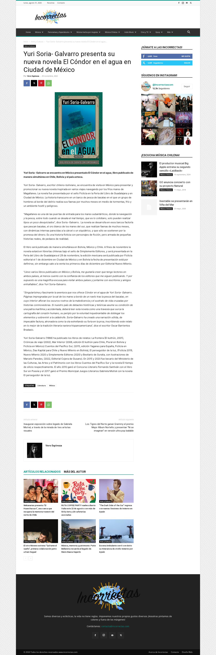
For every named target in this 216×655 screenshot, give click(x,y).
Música (38, 32)
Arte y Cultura (37, 41)
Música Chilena (111, 32)
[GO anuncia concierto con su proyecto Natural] (149, 188)
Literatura (41, 385)
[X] (190, 3)
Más (168, 32)
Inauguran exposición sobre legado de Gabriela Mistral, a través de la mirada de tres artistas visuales (48, 427)
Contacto (61, 3)
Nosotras (50, 3)
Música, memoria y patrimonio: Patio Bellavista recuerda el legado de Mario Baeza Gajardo (78, 548)
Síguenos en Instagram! (159, 75)
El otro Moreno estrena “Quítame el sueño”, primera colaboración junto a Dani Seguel (40, 548)
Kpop (158, 32)
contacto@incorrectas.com (115, 626)
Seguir (187, 63)
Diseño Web (187, 652)
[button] (188, 32)
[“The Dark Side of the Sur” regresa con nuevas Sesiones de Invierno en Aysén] (116, 491)
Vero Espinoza (33, 76)
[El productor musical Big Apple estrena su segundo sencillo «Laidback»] (149, 169)
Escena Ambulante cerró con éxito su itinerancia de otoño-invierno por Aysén (116, 548)
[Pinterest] (41, 83)
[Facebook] (179, 3)
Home (28, 32)
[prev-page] (26, 558)
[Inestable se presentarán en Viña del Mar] (149, 207)
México (52, 385)
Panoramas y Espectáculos (58, 32)
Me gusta (186, 56)
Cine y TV (144, 32)
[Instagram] (183, 3)
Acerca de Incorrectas (158, 652)
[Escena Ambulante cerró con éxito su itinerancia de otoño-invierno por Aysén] (116, 531)
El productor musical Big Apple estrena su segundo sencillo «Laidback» (174, 167)
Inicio (26, 41)
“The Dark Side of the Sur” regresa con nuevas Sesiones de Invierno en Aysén (115, 508)
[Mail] (186, 3)
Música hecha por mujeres (87, 32)
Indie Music (129, 32)
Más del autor (75, 471)
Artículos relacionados (42, 471)
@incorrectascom (163, 84)
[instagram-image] (149, 102)
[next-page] (31, 558)
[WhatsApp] (48, 83)
